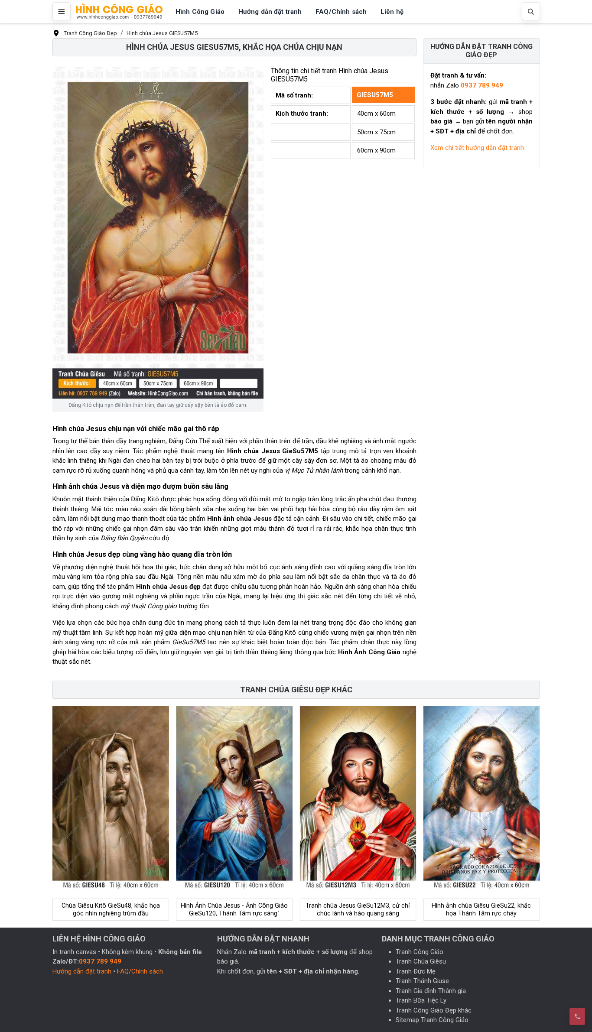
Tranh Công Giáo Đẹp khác (434, 1010)
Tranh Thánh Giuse (422, 981)
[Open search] (531, 11)
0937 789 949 (482, 85)
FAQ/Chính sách (140, 971)
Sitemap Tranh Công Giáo (432, 1020)
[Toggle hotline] (577, 1016)
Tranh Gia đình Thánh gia (431, 991)
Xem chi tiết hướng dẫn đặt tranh (477, 148)
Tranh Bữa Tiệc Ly (421, 1000)
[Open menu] (61, 11)
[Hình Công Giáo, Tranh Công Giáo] (119, 11)
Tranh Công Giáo (419, 952)
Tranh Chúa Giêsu (421, 961)
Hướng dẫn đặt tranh (81, 971)
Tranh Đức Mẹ (416, 971)
